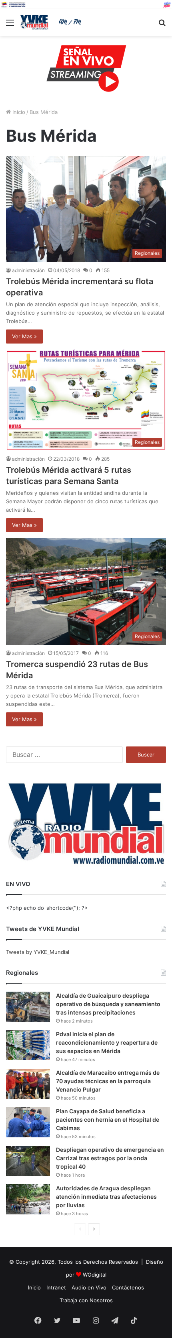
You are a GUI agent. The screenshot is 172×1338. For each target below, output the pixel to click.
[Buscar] (162, 25)
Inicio (18, 112)
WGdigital (94, 1274)
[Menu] (10, 25)
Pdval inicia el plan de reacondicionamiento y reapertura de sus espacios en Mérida (107, 1042)
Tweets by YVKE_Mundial (37, 952)
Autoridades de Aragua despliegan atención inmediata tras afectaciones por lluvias (106, 1196)
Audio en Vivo (89, 1287)
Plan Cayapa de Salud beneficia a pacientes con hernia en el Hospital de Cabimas (107, 1119)
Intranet (56, 1287)
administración (28, 270)
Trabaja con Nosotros (86, 1300)
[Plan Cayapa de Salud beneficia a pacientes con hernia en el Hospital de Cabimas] (28, 1122)
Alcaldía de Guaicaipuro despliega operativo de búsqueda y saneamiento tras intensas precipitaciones (108, 1004)
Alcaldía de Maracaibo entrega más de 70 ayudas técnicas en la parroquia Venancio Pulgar (108, 1081)
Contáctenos (128, 1287)
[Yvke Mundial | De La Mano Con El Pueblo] (52, 22)
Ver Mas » (24, 336)
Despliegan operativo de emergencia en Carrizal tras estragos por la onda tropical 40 (110, 1158)
